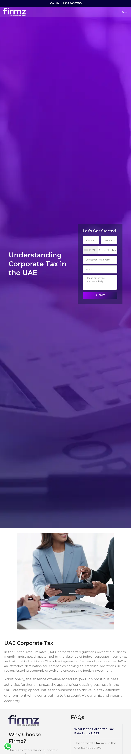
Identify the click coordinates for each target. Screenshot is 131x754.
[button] (96, 731)
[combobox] (90, 250)
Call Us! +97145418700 (65, 3)
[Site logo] (14, 11)
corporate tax (90, 743)
